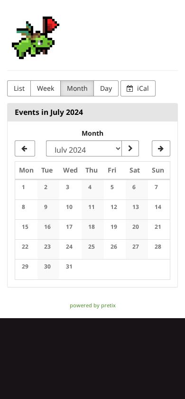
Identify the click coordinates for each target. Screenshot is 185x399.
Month (77, 88)
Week (45, 88)
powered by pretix (93, 305)
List (19, 88)
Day (106, 88)
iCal (142, 88)
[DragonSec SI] (35, 37)
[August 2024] (161, 148)
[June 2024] (25, 148)
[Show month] (130, 148)
